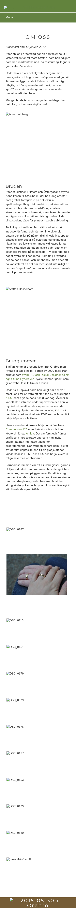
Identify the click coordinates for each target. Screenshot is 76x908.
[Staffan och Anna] (38, 7)
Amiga (30, 433)
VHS (59, 410)
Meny (9, 17)
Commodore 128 (16, 429)
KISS (9, 398)
